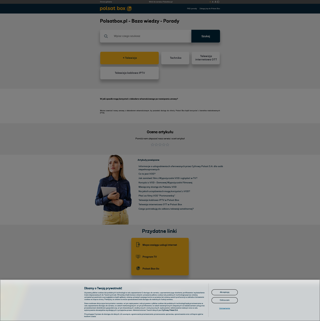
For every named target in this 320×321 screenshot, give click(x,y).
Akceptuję (224, 292)
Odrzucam (225, 300)
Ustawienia (224, 308)
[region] (160, 300)
